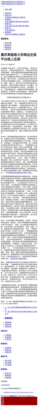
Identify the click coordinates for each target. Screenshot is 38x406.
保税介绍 (4, 331)
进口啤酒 (8, 365)
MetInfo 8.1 (13, 396)
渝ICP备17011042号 (29, 392)
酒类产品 (4, 356)
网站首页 (8, 13)
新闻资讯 (8, 47)
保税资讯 (8, 49)
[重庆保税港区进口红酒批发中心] (19, 3)
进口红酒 (8, 360)
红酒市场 (8, 339)
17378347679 (5, 385)
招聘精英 (8, 375)
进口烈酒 (8, 363)
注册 (10, 9)
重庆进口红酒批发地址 (19, 258)
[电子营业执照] (21, 392)
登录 (6, 9)
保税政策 (8, 337)
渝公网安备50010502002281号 (10, 392)
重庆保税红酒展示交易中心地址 (20, 173)
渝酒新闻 (8, 322)
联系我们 (4, 369)
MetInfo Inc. (30, 396)
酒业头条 (8, 324)
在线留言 (8, 377)
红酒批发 (8, 335)
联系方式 (8, 373)
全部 (6, 21)
